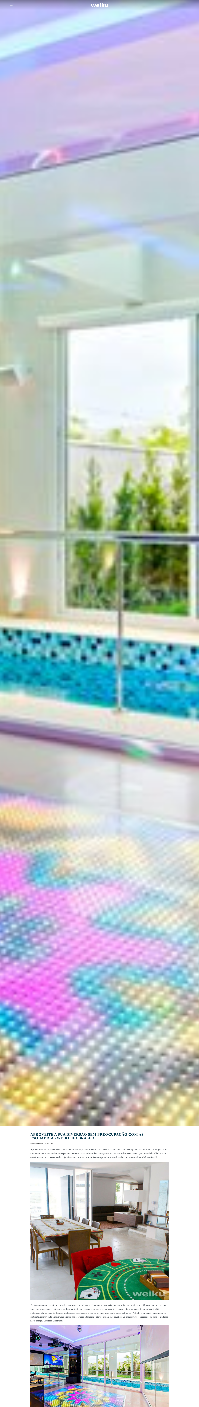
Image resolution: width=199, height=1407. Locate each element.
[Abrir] (11, 5)
